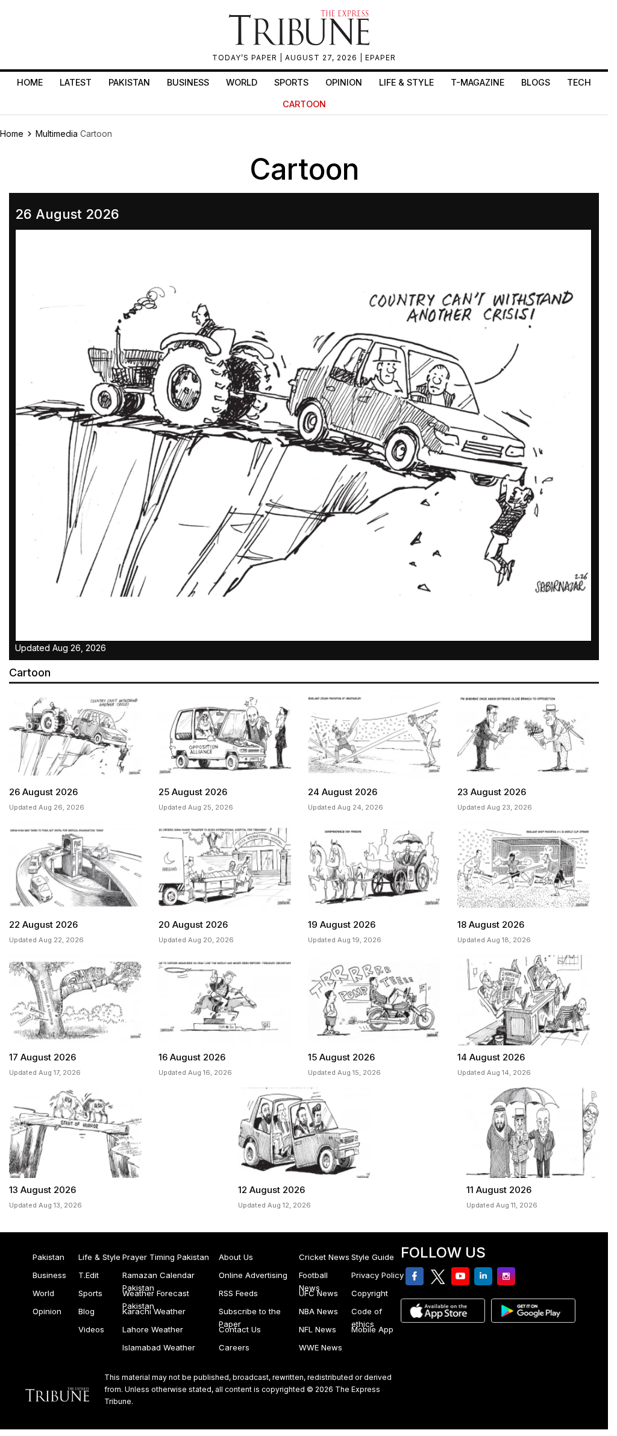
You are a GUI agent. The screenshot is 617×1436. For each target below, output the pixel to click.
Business (188, 82)
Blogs (535, 82)
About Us (236, 1257)
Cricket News (324, 1257)
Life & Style (406, 82)
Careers (234, 1347)
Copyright (369, 1293)
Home (30, 82)
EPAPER (380, 57)
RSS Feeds (238, 1293)
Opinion (343, 82)
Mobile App (372, 1329)
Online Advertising (253, 1275)
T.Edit (88, 1275)
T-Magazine (477, 82)
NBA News (318, 1311)
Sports (291, 82)
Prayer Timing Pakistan (165, 1257)
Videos (91, 1329)
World (241, 82)
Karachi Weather (154, 1311)
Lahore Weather (152, 1329)
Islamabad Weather (158, 1347)
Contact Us (240, 1329)
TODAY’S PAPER (246, 57)
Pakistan (129, 82)
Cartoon (304, 104)
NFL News (317, 1329)
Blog (86, 1311)
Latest (76, 82)
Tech (579, 82)
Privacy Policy (377, 1275)
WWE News (320, 1347)
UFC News (318, 1293)
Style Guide (372, 1257)
